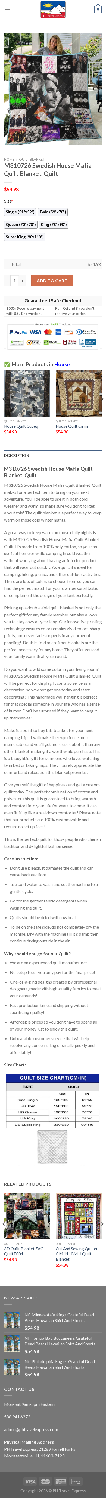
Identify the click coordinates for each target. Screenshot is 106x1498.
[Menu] (7, 9)
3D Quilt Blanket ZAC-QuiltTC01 (24, 1251)
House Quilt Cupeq (21, 426)
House (62, 364)
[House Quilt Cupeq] (27, 393)
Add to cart (52, 280)
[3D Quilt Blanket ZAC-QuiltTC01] (27, 1216)
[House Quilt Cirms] (79, 393)
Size (8, 201)
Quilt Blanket (32, 159)
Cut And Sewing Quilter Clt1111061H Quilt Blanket (77, 1254)
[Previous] (4, 409)
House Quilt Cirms (72, 426)
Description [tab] (16, 455)
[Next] (102, 409)
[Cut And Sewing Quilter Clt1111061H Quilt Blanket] (79, 1216)
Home (9, 159)
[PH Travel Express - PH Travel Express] (53, 9)
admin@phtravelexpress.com (31, 1429)
